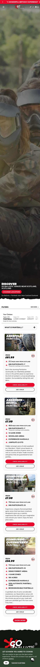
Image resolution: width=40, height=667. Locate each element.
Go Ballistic (6, 295)
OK (6, 662)
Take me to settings (18, 663)
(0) (38, 7)
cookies (11, 659)
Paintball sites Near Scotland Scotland (24, 295)
